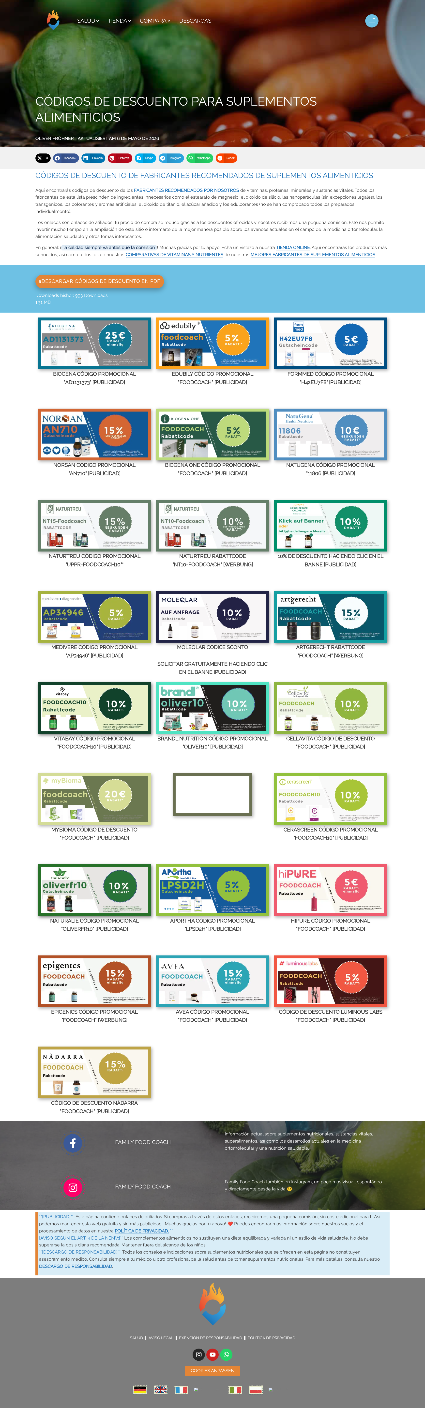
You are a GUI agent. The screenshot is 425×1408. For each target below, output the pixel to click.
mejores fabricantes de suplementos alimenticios (313, 255)
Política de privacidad (271, 1338)
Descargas (195, 21)
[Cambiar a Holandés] (208, 1389)
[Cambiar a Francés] (181, 1390)
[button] (43, 158)
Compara (153, 21)
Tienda (117, 21)
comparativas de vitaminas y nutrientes (174, 255)
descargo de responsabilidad (75, 1266)
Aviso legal (161, 1338)
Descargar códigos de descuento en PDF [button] (101, 281)
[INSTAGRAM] (199, 1355)
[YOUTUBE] (212, 1355)
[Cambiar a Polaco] (255, 1390)
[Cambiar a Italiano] (235, 1390)
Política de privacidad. (142, 1231)
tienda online (293, 248)
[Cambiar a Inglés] (160, 1390)
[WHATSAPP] (226, 1355)
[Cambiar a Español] (280, 1389)
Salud (86, 21)
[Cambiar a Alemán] (140, 1390)
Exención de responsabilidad (210, 1338)
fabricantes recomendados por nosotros (186, 190)
